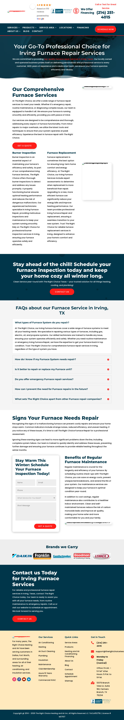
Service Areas (71, 642)
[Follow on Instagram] (14, 679)
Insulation (43, 660)
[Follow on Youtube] (24, 679)
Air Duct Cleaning (47, 651)
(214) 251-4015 (106, 14)
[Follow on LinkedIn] (29, 679)
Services (12, 28)
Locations (65, 28)
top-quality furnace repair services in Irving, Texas (68, 59)
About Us (12, 31)
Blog (26, 31)
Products (28, 28)
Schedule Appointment (71, 675)
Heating (42, 647)
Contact (37, 31)
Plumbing (43, 655)
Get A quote (45, 526)
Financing (83, 28)
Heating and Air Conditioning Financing (72, 654)
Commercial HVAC (47, 680)
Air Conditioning (46, 642)
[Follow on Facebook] (19, 679)
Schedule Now (105, 29)
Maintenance (45, 664)
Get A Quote (25, 145)
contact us (62, 291)
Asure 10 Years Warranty (45, 674)
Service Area (46, 28)
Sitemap (69, 681)
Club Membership (47, 669)
